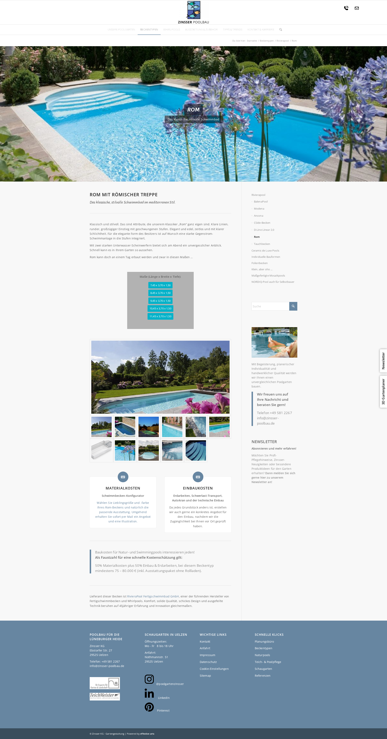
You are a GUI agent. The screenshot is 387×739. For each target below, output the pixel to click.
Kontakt (205, 641)
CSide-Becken (262, 222)
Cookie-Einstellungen (214, 669)
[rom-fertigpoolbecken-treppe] (196, 450)
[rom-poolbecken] (196, 427)
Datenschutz (208, 662)
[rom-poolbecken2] (219, 427)
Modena (259, 208)
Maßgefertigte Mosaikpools (268, 275)
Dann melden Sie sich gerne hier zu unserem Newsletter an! (273, 477)
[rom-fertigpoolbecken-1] (125, 427)
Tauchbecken (262, 244)
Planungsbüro (264, 641)
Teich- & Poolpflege (268, 662)
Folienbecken (260, 263)
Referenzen (262, 675)
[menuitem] (121, 30)
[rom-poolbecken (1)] (148, 450)
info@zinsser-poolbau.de (107, 666)
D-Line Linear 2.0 (264, 230)
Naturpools (262, 655)
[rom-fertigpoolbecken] (148, 427)
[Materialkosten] (123, 477)
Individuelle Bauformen (266, 257)
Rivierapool (258, 195)
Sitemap (205, 675)
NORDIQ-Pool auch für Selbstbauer (273, 282)
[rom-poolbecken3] (125, 450)
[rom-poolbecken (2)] (160, 377)
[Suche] (279, 30)
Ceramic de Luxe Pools (265, 250)
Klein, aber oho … (262, 269)
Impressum (207, 655)
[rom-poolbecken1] (172, 427)
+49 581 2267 (281, 412)
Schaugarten (263, 669)
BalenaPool (261, 201)
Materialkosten (123, 488)
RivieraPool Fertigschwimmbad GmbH (153, 596)
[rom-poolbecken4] (101, 450)
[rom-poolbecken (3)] (172, 450)
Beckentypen (264, 648)
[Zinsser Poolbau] (193, 12)
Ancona (258, 215)
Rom (257, 237)
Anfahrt (205, 648)
